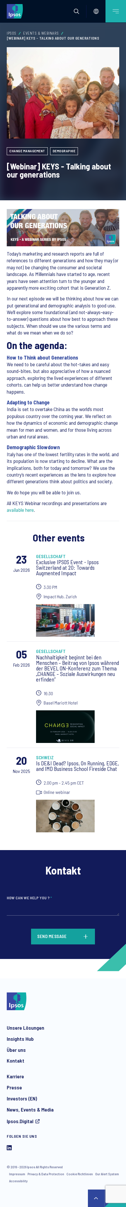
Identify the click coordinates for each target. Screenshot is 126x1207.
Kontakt (15, 1060)
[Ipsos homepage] (16, 11)
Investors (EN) (22, 1098)
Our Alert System (107, 1174)
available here (20, 510)
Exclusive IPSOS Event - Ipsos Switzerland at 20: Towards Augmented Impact (67, 567)
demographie (64, 151)
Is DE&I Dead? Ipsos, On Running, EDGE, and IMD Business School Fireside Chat (77, 766)
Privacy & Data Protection (46, 1174)
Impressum (17, 1174)
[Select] (96, 11)
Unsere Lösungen (25, 1027)
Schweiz (45, 757)
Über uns (16, 1050)
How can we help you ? (29, 897)
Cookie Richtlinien (80, 1174)
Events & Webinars (41, 33)
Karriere (15, 1076)
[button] (76, 11)
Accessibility (18, 1181)
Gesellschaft (51, 556)
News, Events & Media (30, 1109)
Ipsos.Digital (20, 1121)
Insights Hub (20, 1039)
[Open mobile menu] (115, 11)
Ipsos (11, 33)
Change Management (27, 151)
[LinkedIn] (9, 1148)
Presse (14, 1087)
